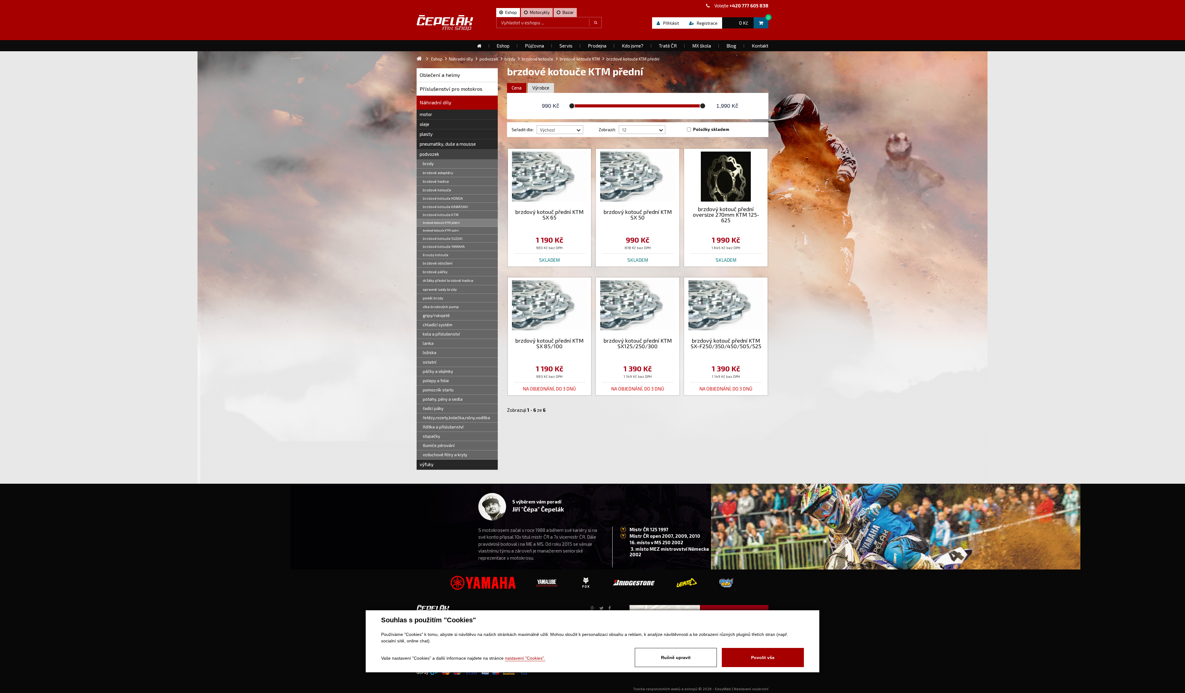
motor (426, 114)
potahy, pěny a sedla (443, 399)
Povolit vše (763, 657)
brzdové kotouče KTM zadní (441, 230)
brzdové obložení (437, 263)
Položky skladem (711, 129)
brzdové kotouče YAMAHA (444, 246)
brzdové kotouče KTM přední (441, 222)
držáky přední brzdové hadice (448, 280)
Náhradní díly (435, 102)
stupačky (431, 436)
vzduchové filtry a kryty (445, 454)
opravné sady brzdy (440, 289)
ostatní (429, 362)
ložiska (429, 352)
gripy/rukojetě (436, 315)
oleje (424, 124)
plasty (426, 134)
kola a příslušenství (441, 334)
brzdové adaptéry (438, 172)
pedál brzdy (433, 298)
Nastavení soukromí (751, 689)
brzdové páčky (435, 271)
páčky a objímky (438, 371)
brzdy (428, 163)
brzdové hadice (436, 181)
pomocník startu (438, 389)
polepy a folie (436, 380)
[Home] (479, 45)
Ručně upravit (676, 657)
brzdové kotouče (437, 190)
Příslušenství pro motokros (451, 89)
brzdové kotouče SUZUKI (443, 238)
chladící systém (437, 324)
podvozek (429, 154)
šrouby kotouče (435, 255)
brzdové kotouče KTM (441, 215)
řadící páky (433, 408)
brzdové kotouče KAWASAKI (445, 207)
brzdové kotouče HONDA (443, 198)
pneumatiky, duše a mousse (448, 144)
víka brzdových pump (441, 306)
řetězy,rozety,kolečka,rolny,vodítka (456, 417)
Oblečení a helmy (440, 75)
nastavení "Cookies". (525, 658)
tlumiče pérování (439, 445)
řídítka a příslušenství (443, 426)
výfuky (427, 464)
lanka (428, 343)
